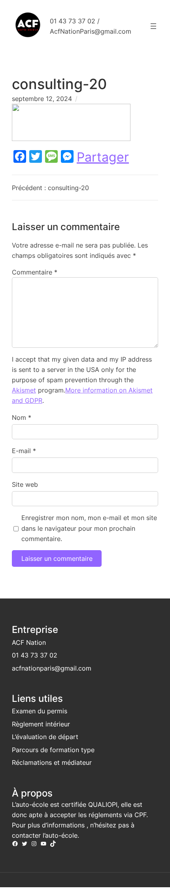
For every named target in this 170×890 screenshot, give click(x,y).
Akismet (24, 390)
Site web (25, 484)
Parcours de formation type (53, 750)
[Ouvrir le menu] (153, 26)
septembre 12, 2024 (42, 99)
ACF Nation (29, 642)
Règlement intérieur (41, 724)
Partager (103, 157)
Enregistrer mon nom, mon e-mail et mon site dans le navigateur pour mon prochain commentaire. (89, 528)
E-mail (24, 451)
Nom (21, 417)
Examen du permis (39, 711)
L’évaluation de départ (45, 737)
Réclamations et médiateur (52, 762)
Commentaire (34, 272)
